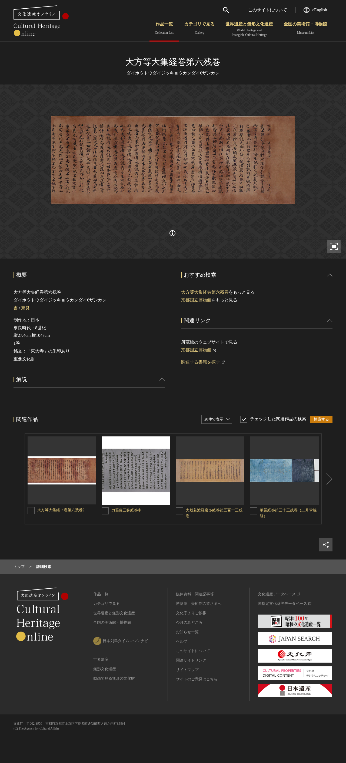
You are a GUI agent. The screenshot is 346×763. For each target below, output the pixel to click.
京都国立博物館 (196, 300)
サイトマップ (187, 670)
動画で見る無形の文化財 (114, 678)
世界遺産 (100, 659)
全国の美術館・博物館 (305, 28)
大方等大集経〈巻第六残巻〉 (61, 510)
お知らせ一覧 (187, 632)
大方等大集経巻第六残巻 (205, 292)
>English (319, 10)
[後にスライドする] (327, 479)
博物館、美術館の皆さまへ (198, 604)
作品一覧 (164, 28)
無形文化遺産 (104, 669)
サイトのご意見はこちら (197, 679)
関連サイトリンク (191, 660)
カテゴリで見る (199, 28)
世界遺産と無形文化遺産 (249, 29)
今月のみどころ (189, 622)
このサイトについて (267, 10)
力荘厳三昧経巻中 (126, 510)
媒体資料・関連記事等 (195, 594)
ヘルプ (181, 641)
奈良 (25, 308)
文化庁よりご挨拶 (191, 613)
